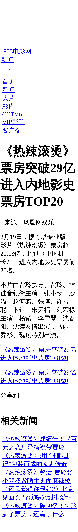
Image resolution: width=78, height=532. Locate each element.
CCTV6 (12, 114)
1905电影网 (16, 51)
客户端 (11, 130)
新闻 (8, 89)
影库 (8, 106)
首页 (8, 81)
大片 (8, 98)
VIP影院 (13, 122)
